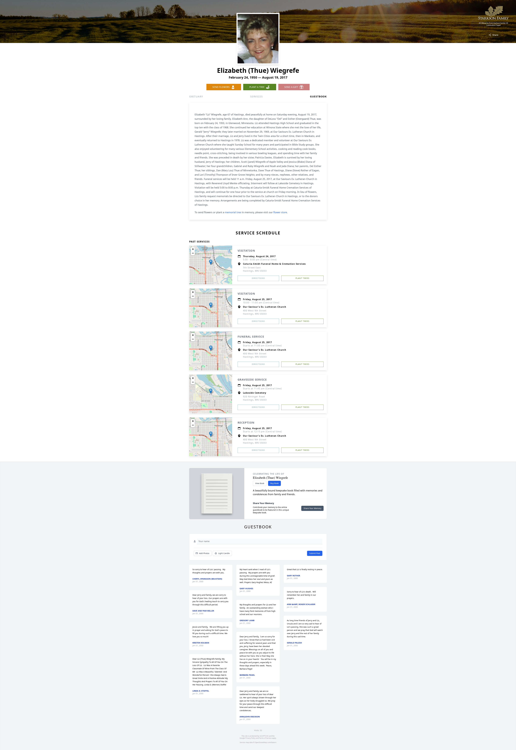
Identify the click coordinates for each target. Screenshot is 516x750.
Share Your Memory (312, 508)
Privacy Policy (250, 738)
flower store (280, 212)
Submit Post (314, 553)
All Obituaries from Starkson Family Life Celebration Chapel (493, 24)
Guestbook (318, 96)
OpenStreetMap (261, 742)
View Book (259, 483)
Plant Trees (302, 278)
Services (256, 96)
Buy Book (274, 483)
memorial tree (233, 212)
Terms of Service (265, 738)
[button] (210, 262)
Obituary (196, 96)
